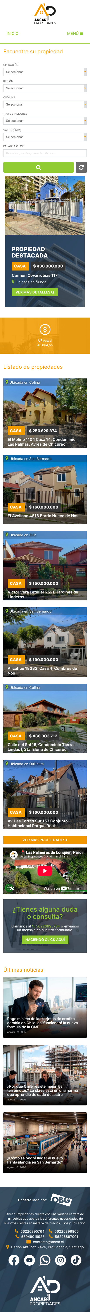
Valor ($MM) (12, 130)
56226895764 (47, 926)
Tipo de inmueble (15, 113)
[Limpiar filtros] (81, 167)
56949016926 (33, 1236)
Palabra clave (13, 146)
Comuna (9, 97)
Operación (10, 65)
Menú (73, 33)
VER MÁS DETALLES (33, 292)
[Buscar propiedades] (38, 167)
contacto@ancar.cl (48, 1242)
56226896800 (66, 1231)
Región (8, 81)
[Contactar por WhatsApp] (45, 1260)
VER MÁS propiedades (44, 840)
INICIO (13, 33)
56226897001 (66, 1236)
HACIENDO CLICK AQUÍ (45, 939)
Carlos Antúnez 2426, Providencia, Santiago (47, 1247)
